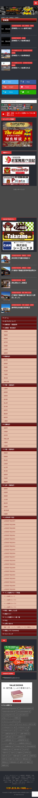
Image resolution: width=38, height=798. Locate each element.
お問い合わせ (8, 623)
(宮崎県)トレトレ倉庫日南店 (21, 28)
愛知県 (6, 413)
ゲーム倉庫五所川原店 (8, 733)
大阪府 (6, 442)
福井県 (6, 410)
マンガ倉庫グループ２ (10, 600)
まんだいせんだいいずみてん (26, 724)
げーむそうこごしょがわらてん (11, 721)
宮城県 (6, 346)
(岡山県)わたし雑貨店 (19, 283)
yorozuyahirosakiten (22, 714)
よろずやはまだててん (8, 727)
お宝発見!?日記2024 (9, 582)
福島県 (6, 353)
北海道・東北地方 (10, 328)
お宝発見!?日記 (9, 517)
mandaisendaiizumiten (8, 711)
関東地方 (7, 356)
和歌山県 (6, 438)
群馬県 (6, 363)
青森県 (6, 335)
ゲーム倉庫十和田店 (23, 733)
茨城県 (6, 367)
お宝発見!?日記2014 (9, 546)
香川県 (6, 471)
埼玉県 (6, 371)
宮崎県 (6, 506)
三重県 (6, 421)
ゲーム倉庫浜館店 (7, 740)
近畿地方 (7, 424)
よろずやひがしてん (23, 727)
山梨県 (6, 388)
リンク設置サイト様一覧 (12, 617)
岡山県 (6, 460)
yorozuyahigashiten (8, 714)
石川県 (6, 406)
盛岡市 (25, 756)
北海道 (6, 331)
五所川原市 (17, 749)
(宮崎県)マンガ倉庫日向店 (20, 68)
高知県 (6, 478)
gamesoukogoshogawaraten (10, 708)
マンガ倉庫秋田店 (7, 746)
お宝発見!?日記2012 (9, 539)
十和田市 (5, 752)
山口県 (6, 467)
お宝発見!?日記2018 (9, 560)
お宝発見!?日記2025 (9, 585)
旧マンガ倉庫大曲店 (15, 756)
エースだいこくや (22, 730)
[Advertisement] (19, 202)
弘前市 (4, 756)
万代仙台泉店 (30, 746)
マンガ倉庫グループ (9, 596)
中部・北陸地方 (9, 385)
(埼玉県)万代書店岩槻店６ (20, 258)
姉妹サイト (7, 614)
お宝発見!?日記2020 (9, 567)
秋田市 (32, 756)
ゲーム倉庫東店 (20, 737)
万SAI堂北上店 (19, 746)
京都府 (6, 431)
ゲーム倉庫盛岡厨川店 (21, 740)
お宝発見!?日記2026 (9, 589)
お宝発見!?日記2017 (9, 557)
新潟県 (6, 399)
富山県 (6, 403)
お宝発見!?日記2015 (9, 549)
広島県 (6, 463)
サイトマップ (8, 634)
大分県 (6, 499)
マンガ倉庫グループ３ (10, 603)
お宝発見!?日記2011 (9, 535)
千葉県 (6, 374)
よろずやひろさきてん (8, 730)
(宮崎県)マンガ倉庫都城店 (20, 55)
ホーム (6, 318)
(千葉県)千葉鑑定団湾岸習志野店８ (23, 270)
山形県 (6, 349)
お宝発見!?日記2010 (9, 531)
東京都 (6, 378)
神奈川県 (6, 381)
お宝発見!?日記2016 (9, 553)
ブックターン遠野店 (8, 743)
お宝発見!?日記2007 (9, 521)
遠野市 (22, 762)
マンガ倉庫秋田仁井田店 (23, 743)
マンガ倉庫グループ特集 (12, 592)
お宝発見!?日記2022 (9, 575)
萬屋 (18, 759)
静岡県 (6, 392)
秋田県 (6, 338)
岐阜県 (6, 417)
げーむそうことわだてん (9, 724)
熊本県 (6, 503)
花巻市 (11, 759)
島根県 (6, 456)
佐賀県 (6, 492)
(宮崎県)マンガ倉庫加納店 (20, 41)
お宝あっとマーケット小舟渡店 (11, 718)
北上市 (25, 749)
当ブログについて (10, 321)
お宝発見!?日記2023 (9, 578)
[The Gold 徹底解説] (17, 146)
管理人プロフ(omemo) (11, 630)
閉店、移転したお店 (10, 610)
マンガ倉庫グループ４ (10, 607)
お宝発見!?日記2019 (9, 564)
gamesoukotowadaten (26, 708)
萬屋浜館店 (14, 762)
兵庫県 (6, 446)
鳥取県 (6, 453)
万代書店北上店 (7, 749)
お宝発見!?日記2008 (9, 524)
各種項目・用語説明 (10, 324)
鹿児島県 (6, 510)
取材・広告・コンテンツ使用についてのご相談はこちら (19, 627)
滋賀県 (6, 428)
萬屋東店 (5, 762)
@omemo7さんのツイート (12, 677)
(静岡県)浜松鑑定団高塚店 (20, 307)
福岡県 (6, 488)
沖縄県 (6, 514)
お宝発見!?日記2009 (9, 528)
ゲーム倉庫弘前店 (7, 737)
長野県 (6, 396)
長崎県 (6, 496)
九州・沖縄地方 (9, 485)
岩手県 (6, 342)
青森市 (29, 762)
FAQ (5, 620)
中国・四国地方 (9, 449)
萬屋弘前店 (26, 759)
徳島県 (6, 474)
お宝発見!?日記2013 (9, 542)
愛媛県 (6, 481)
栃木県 (6, 360)
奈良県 (6, 435)
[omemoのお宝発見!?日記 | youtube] (19, 163)
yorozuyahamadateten (23, 711)
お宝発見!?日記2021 (9, 571)
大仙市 (12, 752)
